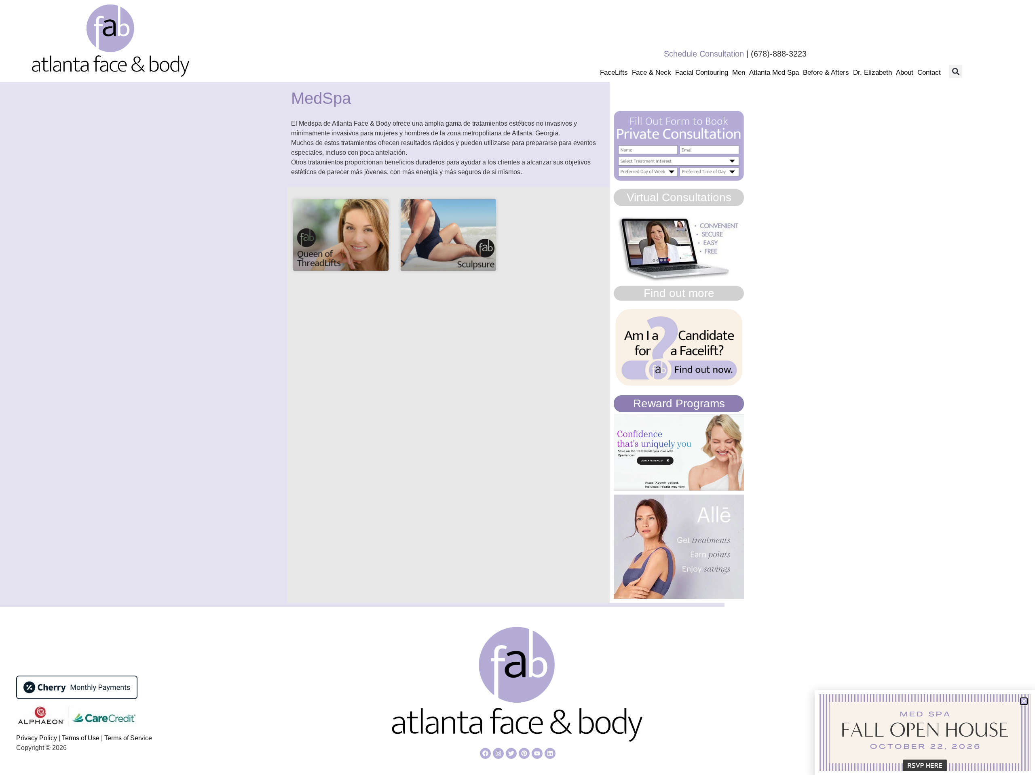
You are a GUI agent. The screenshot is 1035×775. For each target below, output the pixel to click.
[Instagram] (498, 753)
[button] (955, 71)
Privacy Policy (37, 738)
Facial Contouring (701, 72)
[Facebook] (485, 753)
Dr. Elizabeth (872, 72)
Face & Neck (651, 72)
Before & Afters (826, 72)
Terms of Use (79, 738)
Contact (929, 72)
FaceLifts (614, 72)
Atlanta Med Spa (774, 72)
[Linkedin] (550, 753)
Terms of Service (128, 738)
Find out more (679, 293)
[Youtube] (537, 753)
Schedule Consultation (704, 53)
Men (738, 72)
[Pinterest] (524, 753)
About (904, 72)
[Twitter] (511, 753)
